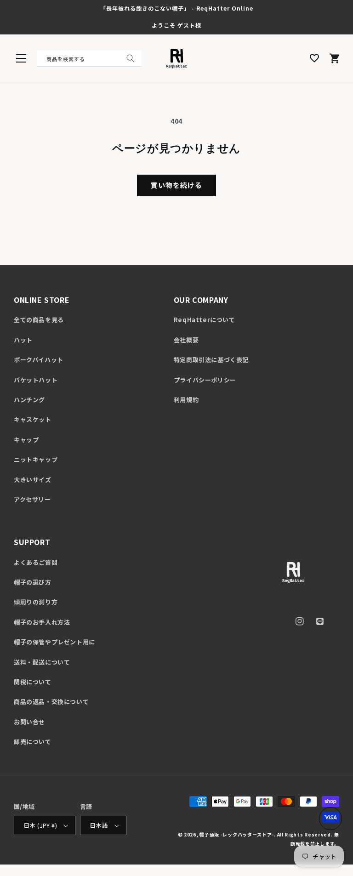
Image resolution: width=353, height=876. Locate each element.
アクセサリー (32, 499)
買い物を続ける (176, 185)
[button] (21, 58)
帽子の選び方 (32, 582)
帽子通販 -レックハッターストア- (236, 834)
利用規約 (186, 399)
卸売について (32, 741)
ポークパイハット (38, 359)
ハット (23, 340)
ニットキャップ (35, 459)
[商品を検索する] (130, 58)
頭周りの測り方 (35, 601)
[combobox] (89, 58)
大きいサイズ (32, 479)
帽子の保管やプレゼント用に (54, 641)
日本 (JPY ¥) (40, 825)
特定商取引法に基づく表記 (211, 359)
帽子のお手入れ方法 (42, 622)
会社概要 (186, 340)
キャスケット (32, 419)
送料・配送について (42, 662)
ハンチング (29, 399)
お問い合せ (29, 721)
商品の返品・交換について (51, 701)
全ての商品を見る (39, 319)
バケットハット (35, 379)
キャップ (26, 439)
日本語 (99, 825)
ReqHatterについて (204, 319)
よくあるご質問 (35, 562)
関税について (32, 681)
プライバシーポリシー (205, 379)
